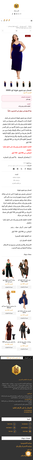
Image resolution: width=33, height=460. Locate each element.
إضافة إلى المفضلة (23, 157)
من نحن (29, 449)
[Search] (1, 20)
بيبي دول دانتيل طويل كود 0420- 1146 (24, 280)
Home (29, 26)
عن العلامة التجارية (16, 183)
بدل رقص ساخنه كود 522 (13, 358)
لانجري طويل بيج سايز (13, 26)
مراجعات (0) (16, 180)
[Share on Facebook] (25, 168)
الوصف (16, 174)
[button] (21, 358)
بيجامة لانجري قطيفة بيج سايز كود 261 (9, 280)
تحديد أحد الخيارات (24, 287)
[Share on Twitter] (21, 168)
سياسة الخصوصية (26, 443)
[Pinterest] (16, 13)
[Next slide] (29, 84)
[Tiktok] (12, 13)
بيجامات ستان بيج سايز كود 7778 (24, 342)
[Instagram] (18, 13)
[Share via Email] (13, 168)
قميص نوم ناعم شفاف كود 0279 (24, 311)
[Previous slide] (3, 84)
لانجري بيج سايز (23, 26)
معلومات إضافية (16, 177)
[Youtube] (14, 13)
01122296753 (28, 410)
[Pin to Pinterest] (17, 168)
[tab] (16, 174)
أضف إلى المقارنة (8, 157)
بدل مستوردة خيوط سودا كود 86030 (9, 306)
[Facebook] (20, 13)
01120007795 (28, 412)
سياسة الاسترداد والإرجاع (24, 446)
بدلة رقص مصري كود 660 (8, 342)
